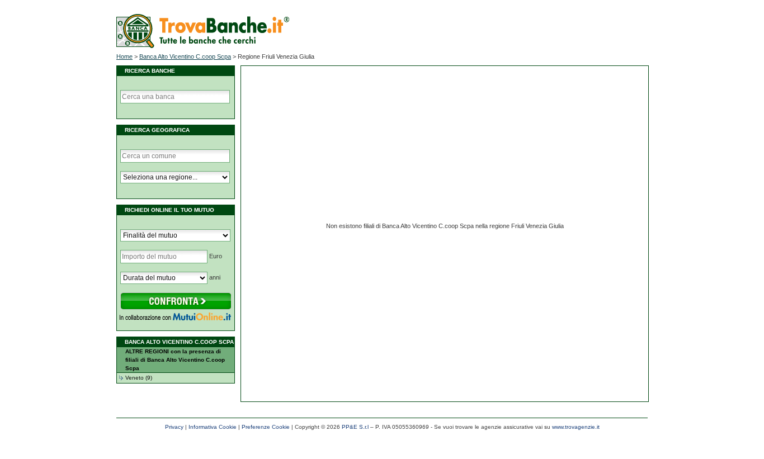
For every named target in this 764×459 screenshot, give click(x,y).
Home (124, 56)
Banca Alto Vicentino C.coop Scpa (185, 56)
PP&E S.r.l (355, 427)
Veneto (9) (138, 378)
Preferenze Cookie (266, 427)
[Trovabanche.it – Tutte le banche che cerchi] (202, 45)
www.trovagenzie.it (576, 427)
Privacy (174, 427)
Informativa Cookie (212, 427)
